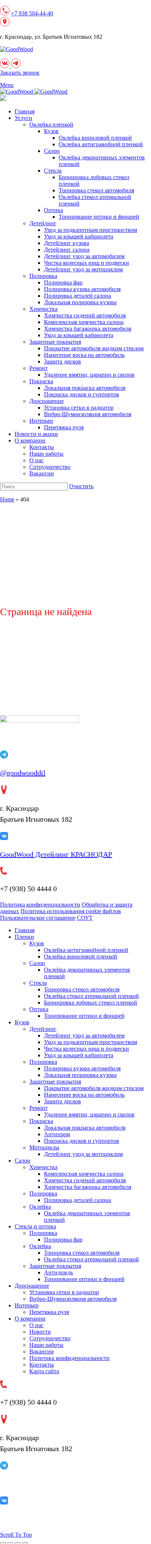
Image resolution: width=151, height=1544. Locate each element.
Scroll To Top (16, 1535)
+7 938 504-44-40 (32, 13)
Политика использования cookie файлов (71, 911)
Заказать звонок (20, 72)
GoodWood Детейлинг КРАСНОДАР (56, 854)
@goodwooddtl (22, 773)
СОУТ (85, 918)
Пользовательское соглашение (38, 918)
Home (7, 499)
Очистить (81, 486)
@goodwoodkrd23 (27, 1484)
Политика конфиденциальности (40, 904)
